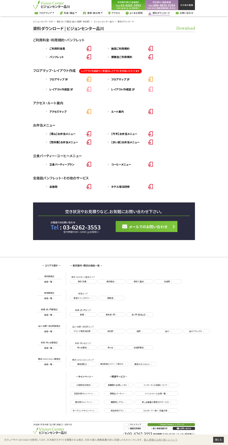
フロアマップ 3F (58, 79)
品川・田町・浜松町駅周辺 (49, 328)
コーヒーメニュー (121, 164)
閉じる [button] (218, 439)
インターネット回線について (155, 384)
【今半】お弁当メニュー (124, 134)
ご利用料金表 (57, 48)
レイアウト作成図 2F (123, 89)
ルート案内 (117, 111)
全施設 (53, 187)
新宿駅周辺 (49, 295)
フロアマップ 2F (120, 79)
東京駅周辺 (49, 279)
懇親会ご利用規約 (121, 57)
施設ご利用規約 (120, 48)
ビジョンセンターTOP (43, 21)
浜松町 (110, 331)
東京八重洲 (139, 281)
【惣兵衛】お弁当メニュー (63, 142)
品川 (167, 331)
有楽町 (167, 281)
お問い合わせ (186, 13)
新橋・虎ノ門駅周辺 (49, 312)
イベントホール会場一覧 (155, 393)
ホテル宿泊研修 (120, 187)
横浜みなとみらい (142, 364)
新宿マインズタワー (82, 298)
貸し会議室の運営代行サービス (155, 402)
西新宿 (110, 298)
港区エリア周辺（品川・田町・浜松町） (73, 21)
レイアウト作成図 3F (61, 89)
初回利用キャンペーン (83, 393)
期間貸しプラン (117, 402)
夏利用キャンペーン (83, 402)
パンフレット (56, 57)
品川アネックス (195, 331)
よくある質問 (136, 13)
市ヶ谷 (110, 347)
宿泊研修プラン (117, 410)
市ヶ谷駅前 (82, 347)
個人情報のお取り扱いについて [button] (160, 439)
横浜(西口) (82, 364)
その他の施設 (186, 5)
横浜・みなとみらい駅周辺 (49, 361)
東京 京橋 (82, 281)
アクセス (115, 13)
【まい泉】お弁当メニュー (125, 142)
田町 (139, 331)
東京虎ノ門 (110, 314)
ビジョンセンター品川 (104, 21)
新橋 (82, 314)
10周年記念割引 (83, 384)
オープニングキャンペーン (84, 410)
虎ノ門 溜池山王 (139, 314)
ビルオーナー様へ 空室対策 (155, 410)
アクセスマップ (57, 111)
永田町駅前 (139, 347)
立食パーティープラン (61, 164)
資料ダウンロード (161, 13)
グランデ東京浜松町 (82, 331)
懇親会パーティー (117, 393)
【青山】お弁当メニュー (62, 134)
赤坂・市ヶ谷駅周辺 (49, 345)
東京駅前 (110, 281)
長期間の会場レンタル (117, 384)
